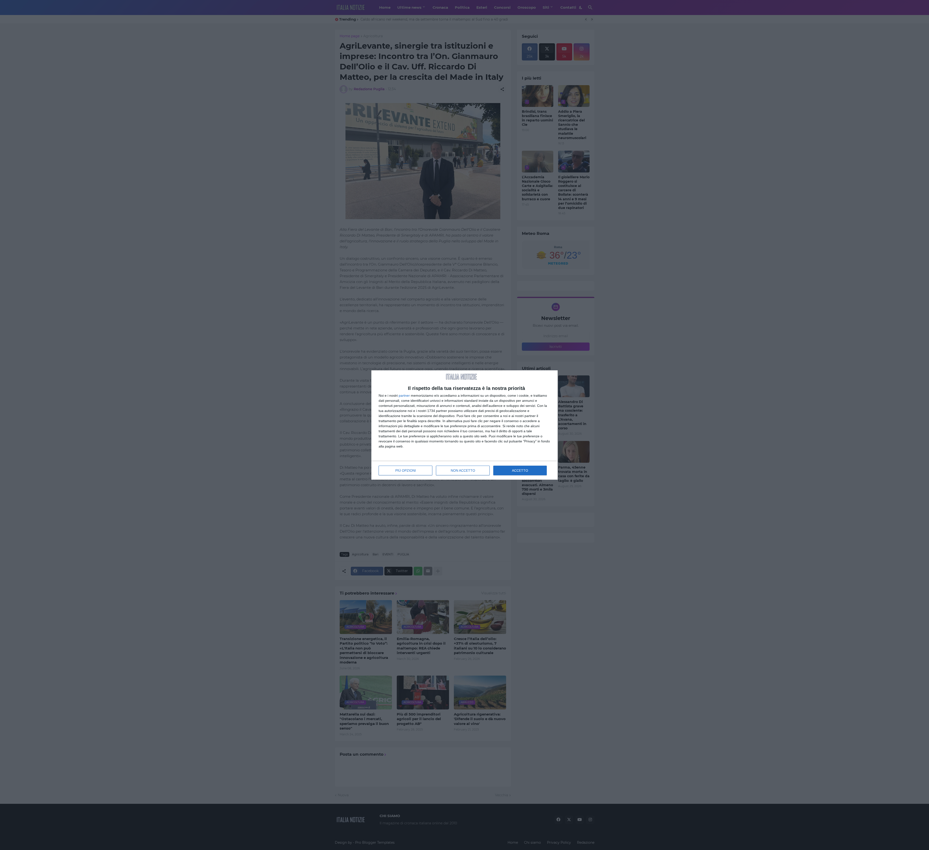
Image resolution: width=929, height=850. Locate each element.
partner (404, 395)
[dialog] (464, 425)
